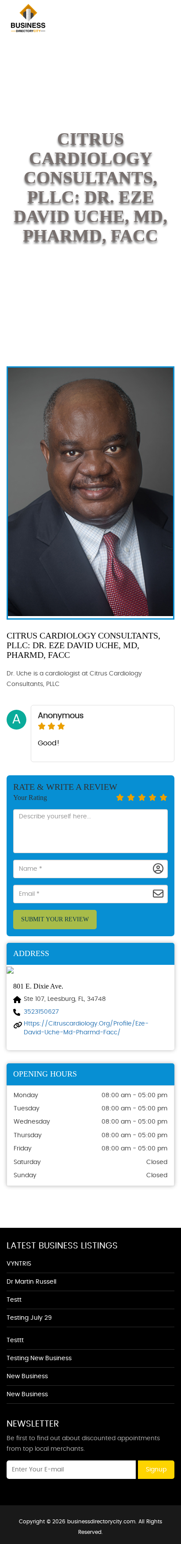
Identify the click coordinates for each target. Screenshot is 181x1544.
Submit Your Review (55, 919)
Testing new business (39, 1358)
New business (27, 1376)
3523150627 (41, 1012)
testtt (15, 1340)
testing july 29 (29, 1318)
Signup (156, 1470)
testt (14, 1300)
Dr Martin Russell (31, 1282)
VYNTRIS (19, 1264)
